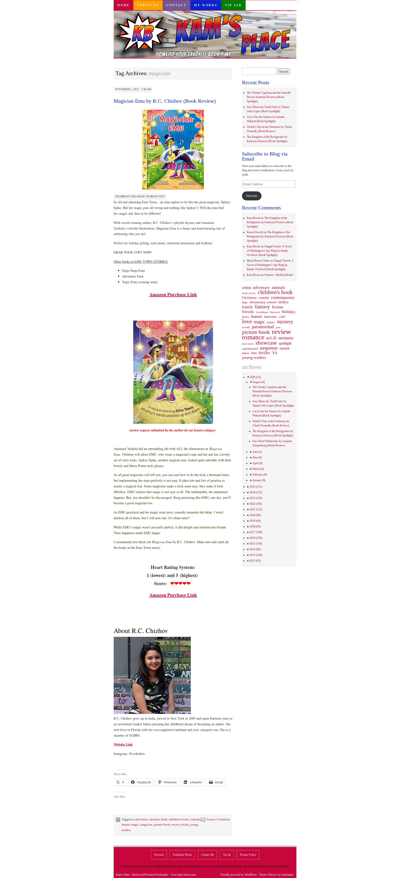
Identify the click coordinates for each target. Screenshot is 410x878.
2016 (256, 538)
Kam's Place (123, 874)
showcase (266, 343)
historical (275, 312)
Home (123, 5)
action (246, 288)
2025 (256, 486)
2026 (255, 377)
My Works (205, 5)
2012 (255, 560)
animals (154, 819)
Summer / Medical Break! (278, 275)
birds (164, 819)
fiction (277, 307)
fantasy (262, 307)
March (258, 469)
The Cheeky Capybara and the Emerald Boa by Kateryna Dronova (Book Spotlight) (268, 97)
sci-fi (271, 338)
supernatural (250, 348)
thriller (264, 353)
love (247, 321)
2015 (256, 543)
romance (253, 337)
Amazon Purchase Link (173, 294)
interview (270, 317)
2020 (255, 515)
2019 (255, 520)
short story (248, 343)
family (247, 307)
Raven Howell (255, 232)
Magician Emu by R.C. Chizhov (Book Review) (165, 101)
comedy (195, 819)
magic (135, 824)
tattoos (245, 353)
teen (254, 353)
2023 (256, 498)
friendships (262, 312)
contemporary (283, 297)
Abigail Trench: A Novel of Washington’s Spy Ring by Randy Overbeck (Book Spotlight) (269, 251)
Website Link (123, 744)
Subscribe (251, 196)
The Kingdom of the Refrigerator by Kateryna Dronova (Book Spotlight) (270, 222)
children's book (178, 819)
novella (246, 327)
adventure (141, 819)
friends (248, 312)
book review (249, 293)
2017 (256, 532)
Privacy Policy (248, 854)
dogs (244, 302)
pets (278, 327)
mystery (285, 321)
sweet (284, 348)
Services (148, 5)
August (258, 382)
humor (126, 824)
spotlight (285, 343)
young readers (254, 358)
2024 (256, 492)
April (257, 463)
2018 (255, 526)
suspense (269, 348)
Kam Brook (253, 218)
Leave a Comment (218, 819)
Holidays (288, 312)
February (259, 474)
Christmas (249, 298)
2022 (256, 503)
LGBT (282, 317)
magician (146, 824)
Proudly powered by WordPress (239, 874)
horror (245, 317)
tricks (184, 824)
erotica (283, 302)
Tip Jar (233, 5)
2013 (256, 555)
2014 (255, 549)
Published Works (182, 854)
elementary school (262, 302)
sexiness (285, 338)
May (257, 457)
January (258, 480)
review (176, 824)
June (257, 451)
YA (274, 353)
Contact (176, 5)
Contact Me (207, 854)
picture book (162, 824)
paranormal (263, 326)
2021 (256, 509)
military (271, 322)
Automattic (287, 874)
